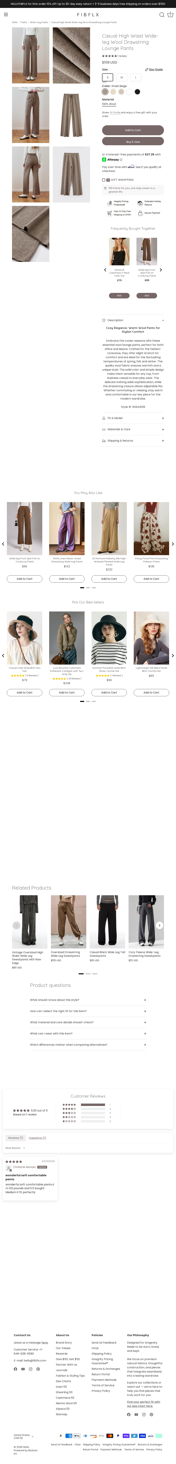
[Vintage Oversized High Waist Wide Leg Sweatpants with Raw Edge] (29, 921)
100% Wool (109, 104)
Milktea (121, 92)
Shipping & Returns (120, 441)
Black (137, 92)
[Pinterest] (38, 1369)
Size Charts (63, 1381)
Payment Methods (104, 1380)
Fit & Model (115, 418)
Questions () (37, 1138)
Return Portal (101, 1374)
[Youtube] (23, 1369)
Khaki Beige (105, 92)
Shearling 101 (64, 1392)
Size (132, 70)
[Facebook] (15, 1369)
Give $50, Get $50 (68, 1359)
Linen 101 (61, 1387)
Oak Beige (113, 92)
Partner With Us (66, 1365)
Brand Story (64, 1343)
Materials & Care (118, 429)
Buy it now (133, 142)
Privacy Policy (101, 1391)
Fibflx (14, 22)
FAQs (95, 1348)
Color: (114, 86)
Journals (61, 1370)
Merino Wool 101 (66, 1403)
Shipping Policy (102, 1354)
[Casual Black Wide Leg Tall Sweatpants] (107, 921)
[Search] (162, 15)
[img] (14, 1162)
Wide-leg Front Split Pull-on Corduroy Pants (147, 272)
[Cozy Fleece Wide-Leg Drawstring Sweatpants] (146, 921)
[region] (88, 932)
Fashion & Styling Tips (70, 1376)
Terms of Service (103, 1385)
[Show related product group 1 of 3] (81, 973)
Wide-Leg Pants (39, 22)
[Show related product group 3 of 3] (94, 973)
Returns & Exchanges (106, 1369)
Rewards (62, 1354)
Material (108, 99)
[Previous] (105, 269)
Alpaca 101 (63, 1409)
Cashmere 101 (65, 1398)
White (129, 92)
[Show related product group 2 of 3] (88, 973)
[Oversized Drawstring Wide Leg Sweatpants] (68, 921)
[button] (110, 56)
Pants (24, 22)
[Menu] (6, 14)
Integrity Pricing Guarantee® (102, 1361)
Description (115, 320)
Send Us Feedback (104, 1343)
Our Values (63, 1348)
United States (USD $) (22, 1437)
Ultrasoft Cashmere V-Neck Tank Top (119, 272)
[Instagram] (30, 1369)
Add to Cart (133, 130)
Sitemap (61, 1414)
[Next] (160, 269)
